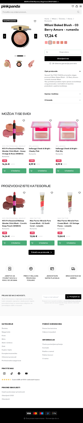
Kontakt (45, 348)
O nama (45, 358)
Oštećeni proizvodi (9, 357)
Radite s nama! (48, 351)
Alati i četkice (7, 343)
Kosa (4, 335)
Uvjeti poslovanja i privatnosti (13, 392)
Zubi (3, 346)
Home (48, 19)
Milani (54, 19)
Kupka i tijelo (7, 350)
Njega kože (6, 332)
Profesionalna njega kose (11, 360)
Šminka (62, 19)
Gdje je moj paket (49, 332)
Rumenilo (48, 21)
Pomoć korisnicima (49, 328)
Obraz (69, 19)
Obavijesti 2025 (8, 395)
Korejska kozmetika (9, 353)
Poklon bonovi (47, 355)
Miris (3, 339)
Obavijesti (6, 399)
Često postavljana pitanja (52, 344)
